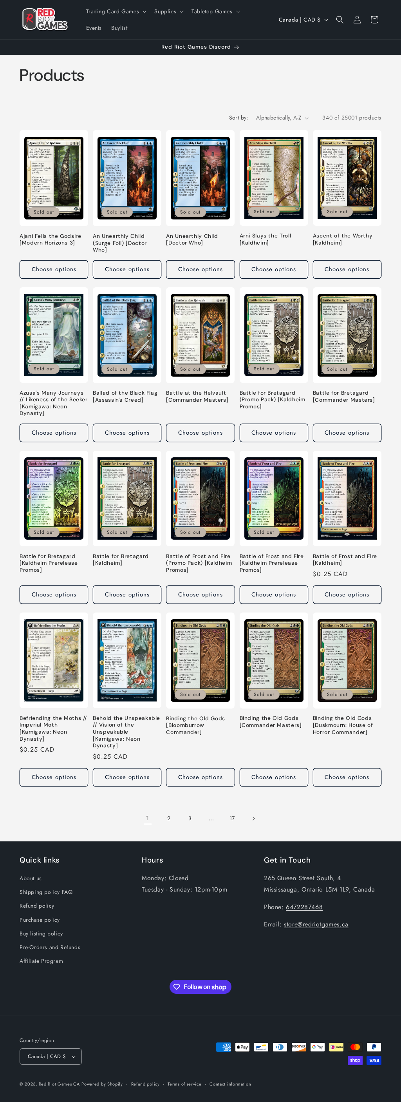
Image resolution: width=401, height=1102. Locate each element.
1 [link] (147, 818)
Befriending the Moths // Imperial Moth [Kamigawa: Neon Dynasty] (53, 728)
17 (232, 818)
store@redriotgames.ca (316, 924)
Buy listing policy (41, 933)
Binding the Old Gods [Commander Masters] (271, 722)
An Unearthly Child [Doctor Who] (192, 239)
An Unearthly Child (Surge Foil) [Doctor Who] (120, 243)
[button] (115, 11)
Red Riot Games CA (59, 1084)
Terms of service (184, 1084)
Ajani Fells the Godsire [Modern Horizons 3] (50, 239)
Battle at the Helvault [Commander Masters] (197, 396)
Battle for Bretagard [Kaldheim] (121, 560)
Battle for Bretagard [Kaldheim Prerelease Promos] (49, 563)
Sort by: (238, 117)
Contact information (230, 1084)
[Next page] (253, 818)
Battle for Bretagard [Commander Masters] (344, 396)
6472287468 (304, 907)
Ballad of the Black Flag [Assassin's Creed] (125, 396)
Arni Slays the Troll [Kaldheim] (265, 239)
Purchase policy (40, 920)
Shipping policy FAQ (46, 892)
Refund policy (37, 906)
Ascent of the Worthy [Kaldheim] (343, 239)
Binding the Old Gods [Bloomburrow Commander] (195, 725)
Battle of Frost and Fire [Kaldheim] (345, 560)
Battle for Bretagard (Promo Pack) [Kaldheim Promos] (272, 400)
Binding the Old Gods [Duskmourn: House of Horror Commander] (343, 725)
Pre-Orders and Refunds (50, 947)
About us (31, 878)
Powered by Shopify (102, 1084)
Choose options (54, 269)
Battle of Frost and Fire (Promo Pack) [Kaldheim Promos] (199, 563)
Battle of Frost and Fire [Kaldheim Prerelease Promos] (272, 563)
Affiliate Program (41, 961)
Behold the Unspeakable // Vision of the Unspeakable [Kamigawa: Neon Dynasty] (126, 732)
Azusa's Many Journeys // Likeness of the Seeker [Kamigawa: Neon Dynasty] (54, 403)
